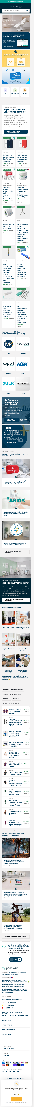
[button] (2, 6)
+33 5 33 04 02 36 (10, 1002)
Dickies (12, 685)
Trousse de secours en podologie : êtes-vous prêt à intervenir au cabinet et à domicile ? (15, 482)
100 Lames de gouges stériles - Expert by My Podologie (8, 159)
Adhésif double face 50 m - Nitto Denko (8, 226)
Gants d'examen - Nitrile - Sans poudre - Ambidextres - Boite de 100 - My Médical (22, 270)
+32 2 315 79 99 (9, 1005)
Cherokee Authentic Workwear (13, 689)
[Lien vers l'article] (16, 473)
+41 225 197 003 (9, 1008)
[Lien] (16, 23)
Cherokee (6, 698)
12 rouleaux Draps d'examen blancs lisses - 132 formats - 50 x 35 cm (8, 311)
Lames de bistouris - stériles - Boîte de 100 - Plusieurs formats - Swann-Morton (8, 193)
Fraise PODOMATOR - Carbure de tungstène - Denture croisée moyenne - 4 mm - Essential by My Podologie (8, 273)
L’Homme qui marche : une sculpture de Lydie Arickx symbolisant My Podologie (12, 926)
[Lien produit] (8, 151)
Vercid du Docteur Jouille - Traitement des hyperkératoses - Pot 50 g (22, 192)
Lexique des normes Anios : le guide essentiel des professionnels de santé (15, 513)
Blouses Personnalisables (11, 703)
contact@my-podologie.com (12, 999)
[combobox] (16, 11)
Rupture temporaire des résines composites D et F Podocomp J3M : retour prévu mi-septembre (15, 894)
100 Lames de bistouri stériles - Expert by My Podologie (22, 159)
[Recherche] (27, 10)
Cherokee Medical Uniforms (12, 694)
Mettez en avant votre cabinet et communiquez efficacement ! (14, 544)
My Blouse (16, 698)
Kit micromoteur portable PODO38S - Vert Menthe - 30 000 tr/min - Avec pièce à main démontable (22, 314)
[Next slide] (19, 959)
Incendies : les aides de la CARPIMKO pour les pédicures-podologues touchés (14, 861)
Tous (4, 685)
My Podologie (12, 972)
